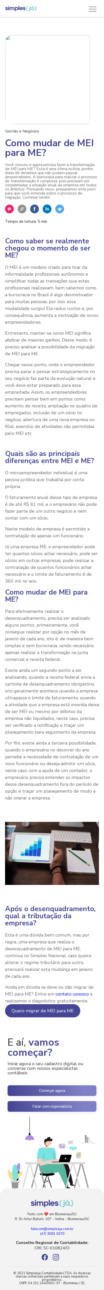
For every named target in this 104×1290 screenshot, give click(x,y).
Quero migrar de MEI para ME (43, 1011)
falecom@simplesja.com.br (52, 1228)
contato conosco (72, 994)
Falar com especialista (52, 1106)
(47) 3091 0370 (52, 1234)
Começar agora (52, 1090)
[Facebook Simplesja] (47, 1259)
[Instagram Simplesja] (58, 1259)
